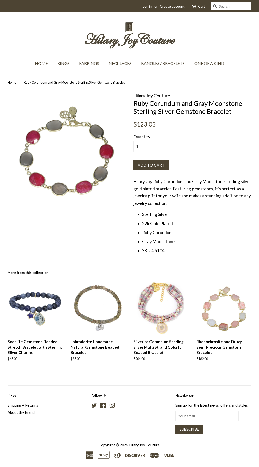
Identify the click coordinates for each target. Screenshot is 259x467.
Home (41, 63)
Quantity (141, 136)
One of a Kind (209, 63)
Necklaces (120, 63)
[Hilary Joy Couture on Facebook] (103, 406)
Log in (147, 6)
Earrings (89, 63)
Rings (63, 63)
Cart (201, 6)
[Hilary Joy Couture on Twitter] (94, 406)
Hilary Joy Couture (145, 445)
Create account (172, 6)
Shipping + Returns (23, 405)
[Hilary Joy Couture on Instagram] (112, 406)
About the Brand (21, 412)
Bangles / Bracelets (163, 63)
